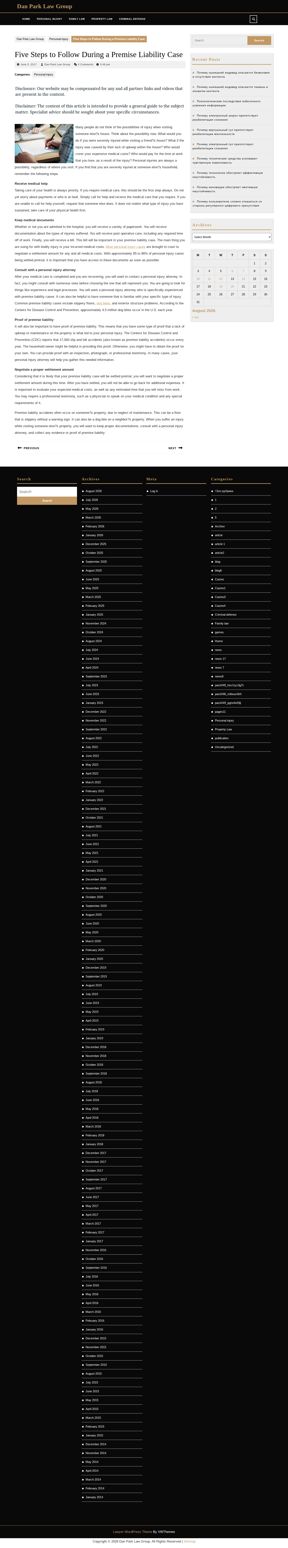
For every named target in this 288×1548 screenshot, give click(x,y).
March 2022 (93, 782)
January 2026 (94, 535)
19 (220, 286)
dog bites (103, 303)
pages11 (220, 711)
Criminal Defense (132, 19)
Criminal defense (225, 614)
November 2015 (96, 1347)
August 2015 (94, 1373)
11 (209, 278)
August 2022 (94, 738)
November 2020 (96, 888)
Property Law (101, 19)
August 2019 (94, 985)
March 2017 (93, 1223)
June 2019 (92, 1003)
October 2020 (94, 897)
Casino (219, 579)
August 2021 (94, 826)
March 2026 (93, 517)
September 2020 (96, 905)
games (219, 632)
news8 (219, 676)
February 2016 (95, 1320)
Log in (154, 491)
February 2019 (95, 1029)
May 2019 (92, 1011)
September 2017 (96, 1179)
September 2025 (96, 561)
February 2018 (95, 1135)
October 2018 (94, 1064)
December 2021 (96, 808)
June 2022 (92, 755)
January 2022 (94, 800)
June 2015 (92, 1391)
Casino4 (220, 605)
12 (220, 278)
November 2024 (96, 623)
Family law (222, 623)
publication (221, 738)
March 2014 (93, 1479)
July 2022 (92, 747)
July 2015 (92, 1382)
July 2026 (92, 499)
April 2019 (92, 1020)
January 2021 (94, 870)
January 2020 (94, 958)
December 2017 (96, 1153)
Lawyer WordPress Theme (132, 1532)
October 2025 (94, 552)
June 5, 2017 (29, 64)
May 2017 (92, 1206)
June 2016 (92, 1285)
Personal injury (58, 39)
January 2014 (94, 1497)
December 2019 (96, 967)
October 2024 (94, 632)
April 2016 (92, 1303)
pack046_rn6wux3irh (228, 694)
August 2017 (94, 1188)
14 (243, 278)
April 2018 (92, 1117)
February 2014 (95, 1488)
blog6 (218, 570)
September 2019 (96, 976)
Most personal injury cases (125, 247)
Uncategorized (224, 747)
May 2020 (92, 932)
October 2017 (94, 1170)
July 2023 (92, 685)
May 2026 (92, 508)
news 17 (220, 658)
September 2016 (96, 1267)
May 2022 (92, 764)
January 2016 (94, 1329)
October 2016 (94, 1258)
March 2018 (93, 1126)
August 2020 (94, 914)
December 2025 (96, 544)
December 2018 (96, 1047)
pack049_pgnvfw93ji (228, 702)
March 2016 (93, 1311)
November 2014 (96, 1453)
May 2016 (92, 1294)
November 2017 (96, 1161)
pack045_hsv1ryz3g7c (229, 685)
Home (26, 19)
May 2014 (92, 1461)
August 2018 (94, 1082)
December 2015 (96, 1338)
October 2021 (94, 817)
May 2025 (92, 588)
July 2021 (92, 835)
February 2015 (95, 1426)
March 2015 (93, 1417)
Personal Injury (49, 19)
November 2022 (96, 720)
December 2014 (96, 1444)
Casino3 (220, 597)
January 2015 (94, 1435)
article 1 (220, 544)
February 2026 (95, 526)
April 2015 (92, 1409)
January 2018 (94, 1144)
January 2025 (94, 614)
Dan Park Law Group (44, 6)
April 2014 (92, 1470)
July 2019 (92, 994)
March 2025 (93, 597)
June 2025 (92, 579)
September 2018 (96, 1073)
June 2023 (92, 694)
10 (198, 278)
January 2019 (94, 1038)
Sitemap (190, 1541)
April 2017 (92, 1214)
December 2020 (96, 879)
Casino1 (220, 588)
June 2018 (92, 1100)
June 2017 (92, 1197)
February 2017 (95, 1232)
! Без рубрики (224, 491)
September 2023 (96, 676)
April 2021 (92, 861)
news (218, 650)
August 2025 (94, 570)
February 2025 (95, 605)
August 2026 (94, 491)
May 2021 (92, 853)
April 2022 (92, 773)
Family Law (77, 19)
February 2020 (95, 950)
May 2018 (92, 1108)
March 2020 (93, 941)
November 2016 (96, 1250)
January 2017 (94, 1241)
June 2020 (92, 923)
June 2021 (92, 844)
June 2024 (92, 658)
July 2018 (92, 1091)
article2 (219, 552)
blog (217, 561)
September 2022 (96, 729)
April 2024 (92, 667)
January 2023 (94, 702)
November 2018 (96, 1055)
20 (232, 286)
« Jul (195, 317)
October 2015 (94, 1356)
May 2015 (92, 1400)
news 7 (219, 667)
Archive (220, 526)
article (219, 535)
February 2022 (95, 791)
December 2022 (96, 711)
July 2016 (92, 1276)
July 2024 (92, 650)
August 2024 (94, 641)
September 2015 (96, 1364)
